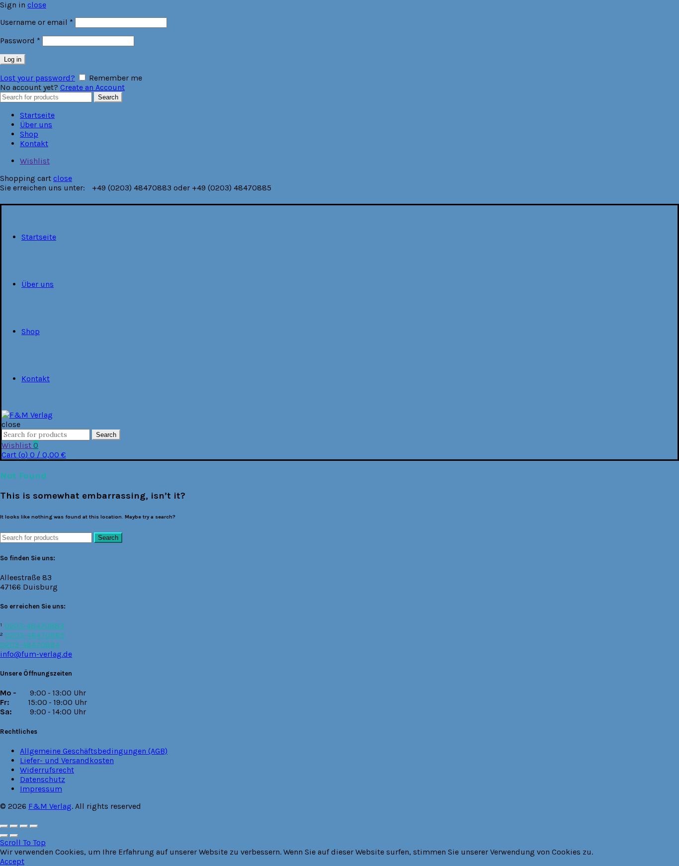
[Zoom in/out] (34, 826)
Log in (12, 59)
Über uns (36, 124)
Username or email (36, 22)
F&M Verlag (50, 806)
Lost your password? (37, 78)
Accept (12, 861)
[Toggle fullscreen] (24, 826)
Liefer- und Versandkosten (67, 760)
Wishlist (35, 161)
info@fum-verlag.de (36, 654)
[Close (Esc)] (4, 826)
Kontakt (34, 143)
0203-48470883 (34, 625)
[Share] (14, 826)
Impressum (41, 788)
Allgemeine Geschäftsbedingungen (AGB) (94, 751)
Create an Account (92, 87)
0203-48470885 (35, 635)
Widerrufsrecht (47, 770)
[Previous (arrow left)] (4, 835)
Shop (29, 134)
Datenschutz (42, 779)
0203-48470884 (30, 644)
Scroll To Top (23, 842)
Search (108, 97)
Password (20, 40)
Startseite (37, 115)
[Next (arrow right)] (14, 835)
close (36, 4)
